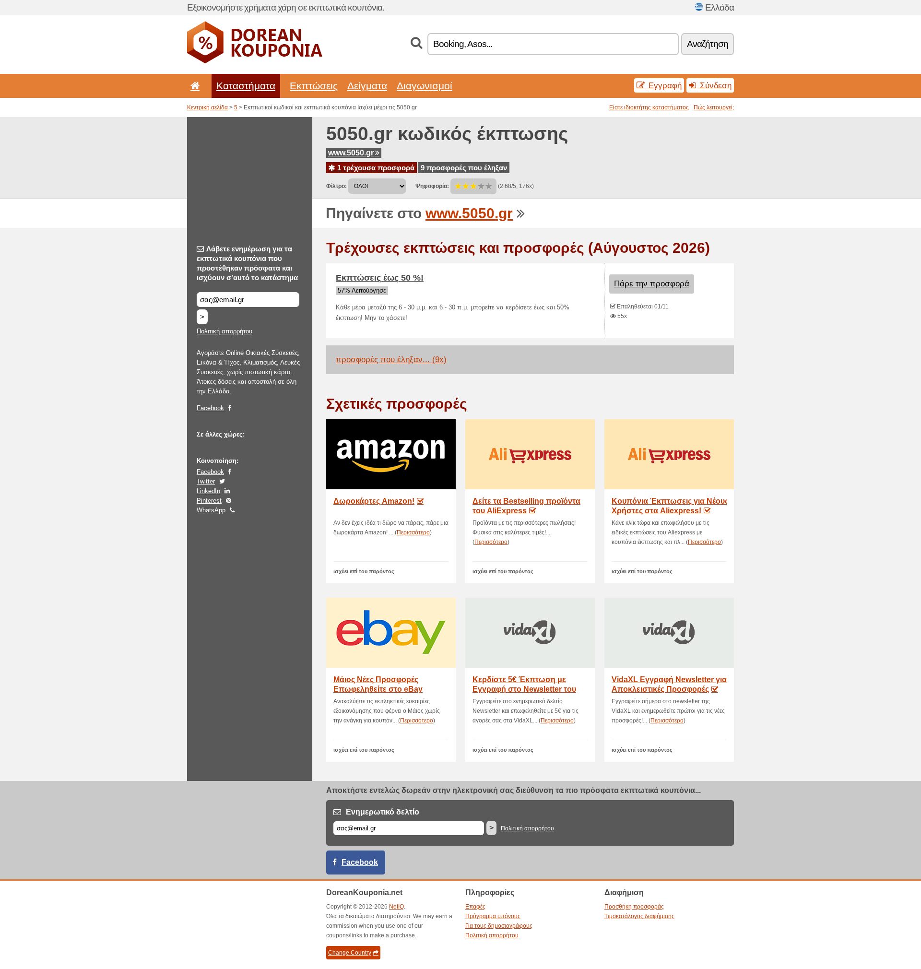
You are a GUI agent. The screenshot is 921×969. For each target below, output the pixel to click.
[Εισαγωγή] (193, 85)
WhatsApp (211, 510)
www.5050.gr (351, 153)
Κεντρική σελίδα (207, 107)
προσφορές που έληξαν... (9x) (391, 359)
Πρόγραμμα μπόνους (492, 916)
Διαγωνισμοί (424, 85)
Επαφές (475, 906)
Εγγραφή (664, 85)
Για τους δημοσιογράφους (498, 925)
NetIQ (396, 906)
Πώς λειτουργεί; (714, 107)
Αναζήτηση (707, 44)
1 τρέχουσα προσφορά (374, 168)
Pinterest (209, 500)
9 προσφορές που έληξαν (464, 168)
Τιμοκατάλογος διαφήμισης (639, 916)
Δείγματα (367, 85)
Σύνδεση (714, 85)
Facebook (210, 408)
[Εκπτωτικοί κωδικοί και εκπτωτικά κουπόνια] (254, 61)
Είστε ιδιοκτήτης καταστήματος (649, 107)
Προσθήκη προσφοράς (634, 906)
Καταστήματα (245, 85)
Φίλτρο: (336, 186)
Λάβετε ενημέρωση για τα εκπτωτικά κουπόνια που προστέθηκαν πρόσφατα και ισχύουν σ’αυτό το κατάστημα (247, 263)
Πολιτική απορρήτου (224, 331)
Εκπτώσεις (314, 85)
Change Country (349, 952)
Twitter (206, 481)
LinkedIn (208, 491)
